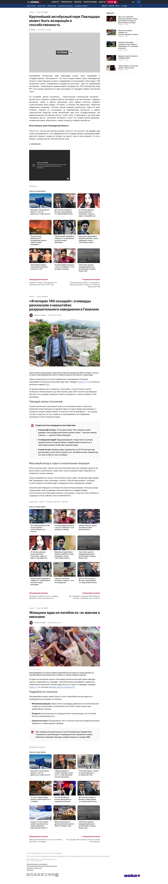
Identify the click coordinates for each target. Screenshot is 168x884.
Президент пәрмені (81, 6)
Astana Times (31, 6)
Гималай (65, 501)
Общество (33, 186)
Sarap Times (41, 6)
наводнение (34, 501)
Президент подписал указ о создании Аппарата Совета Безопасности (43, 597)
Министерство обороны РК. (63, 687)
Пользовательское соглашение (37, 864)
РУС (139, 2)
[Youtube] (46, 874)
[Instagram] (35, 874)
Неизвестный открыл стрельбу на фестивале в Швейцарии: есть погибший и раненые (128, 45)
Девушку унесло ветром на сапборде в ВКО (128, 57)
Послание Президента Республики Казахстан (42, 866)
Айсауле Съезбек (40, 315)
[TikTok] (50, 874)
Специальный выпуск (65, 6)
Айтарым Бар (51, 6)
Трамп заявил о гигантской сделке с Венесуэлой (128, 67)
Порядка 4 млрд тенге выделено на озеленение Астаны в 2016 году (43, 284)
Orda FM (102, 2)
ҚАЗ (133, 2)
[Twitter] (32, 874)
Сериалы (77, 2)
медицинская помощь (37, 747)
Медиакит (30, 870)
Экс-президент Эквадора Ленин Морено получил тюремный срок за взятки (84, 597)
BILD (47, 384)
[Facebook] (28, 874)
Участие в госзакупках (34, 868)
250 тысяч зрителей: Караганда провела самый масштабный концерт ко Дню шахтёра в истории (128, 20)
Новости (55, 2)
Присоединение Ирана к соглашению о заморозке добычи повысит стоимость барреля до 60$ (85, 285)
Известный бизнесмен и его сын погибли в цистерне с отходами (45, 841)
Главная (31, 12)
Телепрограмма (90, 2)
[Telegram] (42, 874)
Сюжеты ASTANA (42, 12)
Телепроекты (66, 2)
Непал (42, 501)
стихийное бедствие (53, 501)
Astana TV (82, 382)
